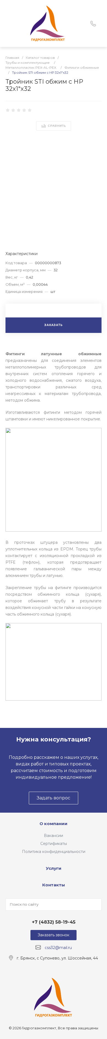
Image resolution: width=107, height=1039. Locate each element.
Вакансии (53, 835)
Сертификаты (53, 843)
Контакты (53, 884)
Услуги (53, 868)
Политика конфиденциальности (53, 851)
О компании (53, 823)
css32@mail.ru (58, 947)
